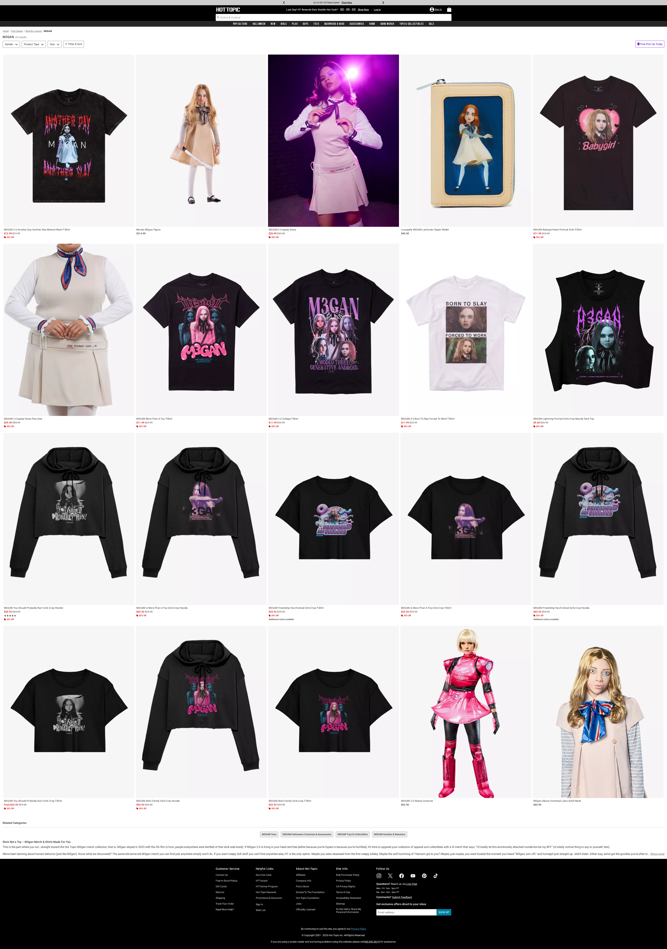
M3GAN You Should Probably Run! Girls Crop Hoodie (33, 607)
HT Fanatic (262, 880)
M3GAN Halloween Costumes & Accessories (307, 834)
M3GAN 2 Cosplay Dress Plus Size (23, 418)
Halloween (259, 24)
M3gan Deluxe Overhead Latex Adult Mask (557, 800)
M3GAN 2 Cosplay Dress (282, 229)
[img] (379, 875)
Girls (284, 24)
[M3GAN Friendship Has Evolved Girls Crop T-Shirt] (333, 519)
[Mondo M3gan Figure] (201, 141)
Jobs (298, 903)
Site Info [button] (342, 868)
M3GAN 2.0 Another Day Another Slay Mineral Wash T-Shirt (37, 229)
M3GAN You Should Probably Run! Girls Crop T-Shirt (33, 800)
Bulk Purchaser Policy (347, 875)
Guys (305, 24)
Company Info (303, 880)
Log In (377, 9)
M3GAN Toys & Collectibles (353, 834)
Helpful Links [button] (265, 868)
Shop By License (33, 31)
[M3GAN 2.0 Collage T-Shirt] (333, 330)
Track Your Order (225, 903)
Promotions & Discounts (269, 898)
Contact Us (222, 875)
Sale (431, 24)
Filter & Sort (75, 44)
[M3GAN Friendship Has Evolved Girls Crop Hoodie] (598, 519)
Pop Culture (240, 24)
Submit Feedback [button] (402, 897)
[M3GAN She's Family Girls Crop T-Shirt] (333, 712)
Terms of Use (343, 892)
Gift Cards (221, 886)
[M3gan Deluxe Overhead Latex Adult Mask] (598, 712)
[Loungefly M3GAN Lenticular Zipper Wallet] (465, 141)
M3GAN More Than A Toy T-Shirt (154, 418)
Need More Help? (225, 909)
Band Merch (387, 24)
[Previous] (284, 2)
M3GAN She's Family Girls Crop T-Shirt (290, 800)
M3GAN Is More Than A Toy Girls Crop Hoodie (162, 607)
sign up (444, 912)
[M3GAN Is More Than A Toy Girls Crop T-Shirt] (465, 519)
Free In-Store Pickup (226, 880)
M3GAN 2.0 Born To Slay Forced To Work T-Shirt (428, 418)
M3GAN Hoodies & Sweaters (389, 834)
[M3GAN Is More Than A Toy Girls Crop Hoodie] (201, 519)
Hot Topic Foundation (307, 898)
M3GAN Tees (269, 834)
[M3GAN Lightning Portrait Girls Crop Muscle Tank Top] (598, 330)
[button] (436, 9)
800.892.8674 (372, 941)
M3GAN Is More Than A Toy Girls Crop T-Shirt (426, 607)
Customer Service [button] (228, 868)
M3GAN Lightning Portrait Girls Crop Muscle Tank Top (563, 418)
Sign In (259, 904)
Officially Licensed (305, 909)
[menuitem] (449, 9)
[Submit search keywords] (218, 17)
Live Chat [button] (411, 884)
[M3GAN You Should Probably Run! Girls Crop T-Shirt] (68, 712)
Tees (316, 24)
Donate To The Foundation (310, 892)
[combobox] (333, 17)
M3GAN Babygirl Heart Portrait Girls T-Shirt (557, 229)
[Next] (383, 2)
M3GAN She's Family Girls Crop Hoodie (158, 800)
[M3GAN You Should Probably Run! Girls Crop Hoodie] (68, 519)
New (273, 24)
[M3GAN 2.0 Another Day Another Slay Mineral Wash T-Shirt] (68, 141)
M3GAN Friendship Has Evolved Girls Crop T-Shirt (296, 607)
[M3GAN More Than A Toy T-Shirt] (201, 330)
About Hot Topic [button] (306, 868)
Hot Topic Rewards (266, 892)
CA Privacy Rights (345, 886)
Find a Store (302, 886)
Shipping (220, 898)
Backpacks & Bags (334, 24)
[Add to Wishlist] (130, 58)
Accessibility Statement (348, 898)
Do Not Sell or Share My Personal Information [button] (348, 910)
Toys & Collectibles (412, 24)
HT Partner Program (267, 886)
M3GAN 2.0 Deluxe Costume (417, 800)
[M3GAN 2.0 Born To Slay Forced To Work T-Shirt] (465, 330)
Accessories (357, 24)
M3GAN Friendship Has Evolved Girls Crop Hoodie (561, 607)
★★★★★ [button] (10, 615)
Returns (220, 892)
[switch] (649, 44)
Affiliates (300, 875)
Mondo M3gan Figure (148, 229)
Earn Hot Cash (264, 875)
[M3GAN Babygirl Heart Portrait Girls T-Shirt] (598, 141)
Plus (294, 24)
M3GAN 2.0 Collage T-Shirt (284, 418)
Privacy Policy (343, 880)
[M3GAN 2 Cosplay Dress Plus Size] (68, 330)
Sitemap (340, 903)
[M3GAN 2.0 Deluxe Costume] (465, 712)
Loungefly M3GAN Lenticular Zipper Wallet (425, 229)
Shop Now (350, 2)
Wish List (261, 910)
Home (372, 24)
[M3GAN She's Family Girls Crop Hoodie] (201, 712)
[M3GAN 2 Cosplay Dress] (333, 141)
